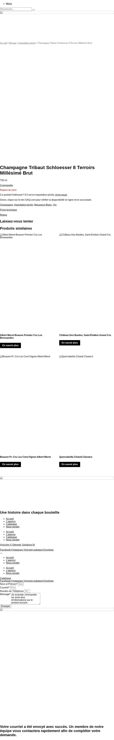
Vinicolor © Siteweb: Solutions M (17, 545)
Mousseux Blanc (43, 205)
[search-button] (34, 9)
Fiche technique (8, 210)
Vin (55, 205)
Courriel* (5, 587)
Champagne (6, 205)
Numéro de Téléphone (12, 591)
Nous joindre (12, 526)
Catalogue (11, 524)
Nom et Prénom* (9, 584)
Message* (5, 594)
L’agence (11, 521)
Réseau (12, 43)
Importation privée (27, 43)
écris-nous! (61, 195)
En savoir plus (10, 345)
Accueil (3, 43)
